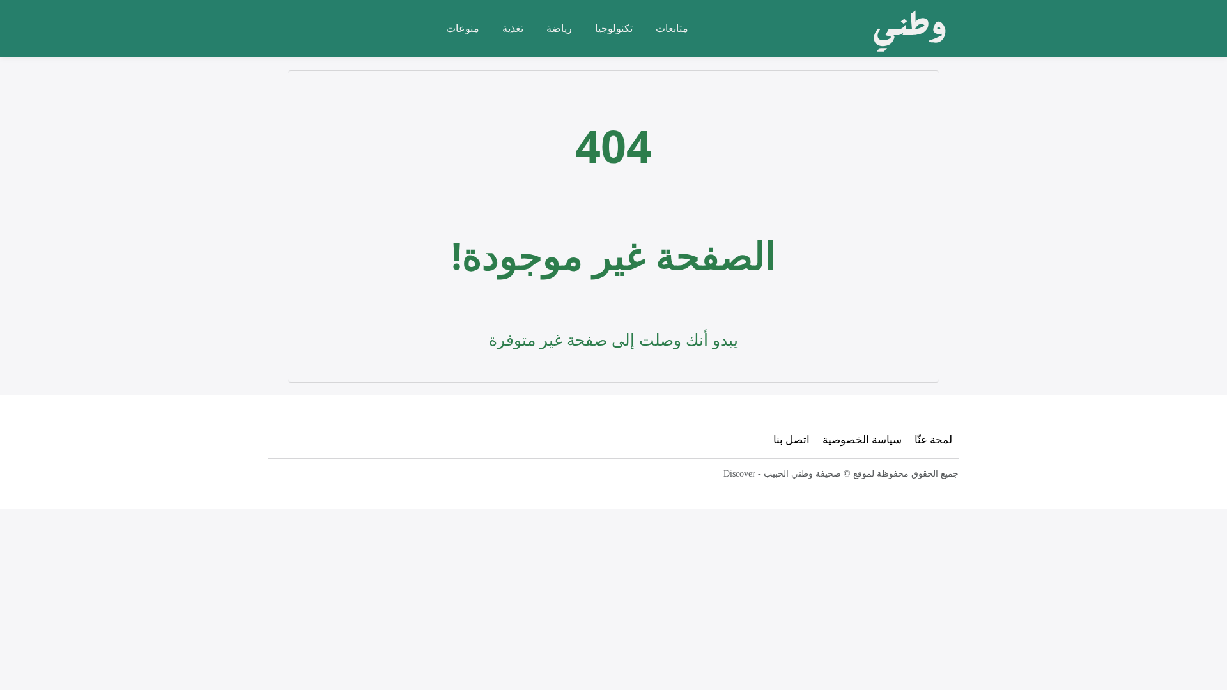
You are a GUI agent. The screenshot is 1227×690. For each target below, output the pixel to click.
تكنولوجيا (614, 28)
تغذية (512, 28)
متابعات (672, 28)
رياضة (559, 28)
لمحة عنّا (933, 439)
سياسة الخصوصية (862, 439)
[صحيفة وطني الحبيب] (906, 28)
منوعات (462, 28)
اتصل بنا (791, 439)
